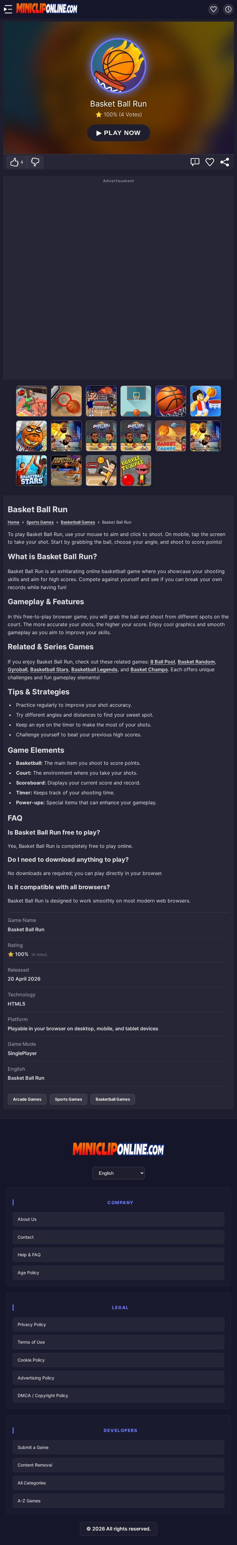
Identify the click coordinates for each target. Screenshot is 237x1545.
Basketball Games (78, 522)
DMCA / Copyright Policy (43, 1395)
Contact (26, 1237)
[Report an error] (195, 162)
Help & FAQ (29, 1254)
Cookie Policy (31, 1360)
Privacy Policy (32, 1324)
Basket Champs (149, 669)
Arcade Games (27, 1099)
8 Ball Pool (162, 662)
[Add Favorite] (210, 162)
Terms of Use (31, 1342)
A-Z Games (29, 1500)
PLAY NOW (119, 132)
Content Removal (35, 1465)
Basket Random (196, 662)
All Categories (32, 1482)
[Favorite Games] (213, 9)
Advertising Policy (36, 1377)
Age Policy (28, 1272)
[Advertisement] (118, 280)
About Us (27, 1219)
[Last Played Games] (228, 9)
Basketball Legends (94, 669)
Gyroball (17, 669)
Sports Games (40, 522)
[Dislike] (35, 162)
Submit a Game (33, 1447)
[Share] (224, 162)
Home (13, 522)
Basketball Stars (49, 669)
